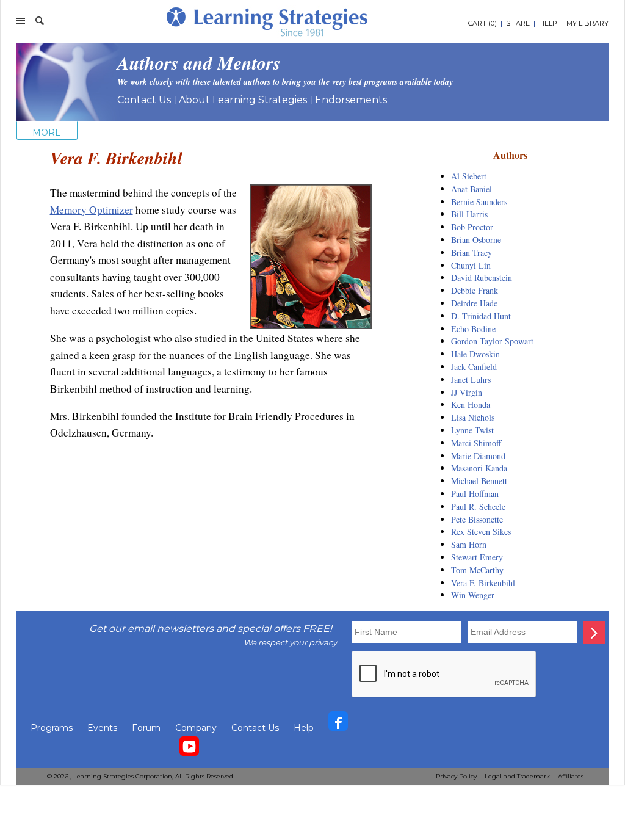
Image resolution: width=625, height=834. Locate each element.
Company (196, 727)
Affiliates (570, 776)
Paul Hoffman (475, 493)
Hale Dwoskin (475, 354)
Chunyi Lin (471, 265)
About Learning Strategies (243, 100)
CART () (482, 23)
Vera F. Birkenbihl (483, 583)
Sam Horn (468, 544)
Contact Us (144, 100)
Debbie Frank (474, 290)
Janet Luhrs (471, 379)
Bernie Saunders (479, 202)
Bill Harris (469, 214)
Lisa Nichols (472, 417)
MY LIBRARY (587, 23)
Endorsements (351, 100)
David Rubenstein (481, 277)
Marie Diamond (478, 456)
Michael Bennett (479, 481)
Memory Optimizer (91, 210)
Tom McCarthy (477, 570)
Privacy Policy (456, 776)
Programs (52, 727)
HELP (548, 23)
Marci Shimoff (476, 443)
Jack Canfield (474, 366)
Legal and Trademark (517, 776)
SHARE (518, 23)
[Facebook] (338, 724)
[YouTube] (189, 749)
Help (304, 727)
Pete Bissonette (477, 519)
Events (102, 727)
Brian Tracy (471, 252)
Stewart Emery (477, 557)
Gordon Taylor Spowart (492, 341)
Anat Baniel (471, 189)
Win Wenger (472, 595)
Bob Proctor (472, 227)
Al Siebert (468, 176)
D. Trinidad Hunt (481, 316)
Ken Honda (470, 404)
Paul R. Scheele (478, 506)
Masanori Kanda (479, 468)
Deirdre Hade (474, 303)
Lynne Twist (472, 430)
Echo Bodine (473, 329)
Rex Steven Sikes (481, 531)
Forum (146, 727)
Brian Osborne (476, 239)
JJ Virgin (466, 392)
